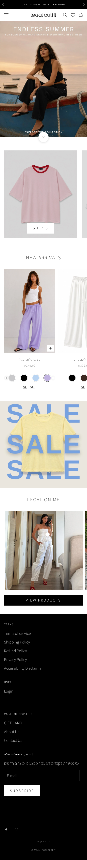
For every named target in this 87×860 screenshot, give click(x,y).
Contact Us (13, 740)
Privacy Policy (15, 659)
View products (43, 600)
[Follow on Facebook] (6, 830)
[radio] (12, 378)
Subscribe (22, 790)
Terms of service (17, 633)
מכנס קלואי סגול (29, 359)
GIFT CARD (13, 723)
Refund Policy (15, 650)
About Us (11, 731)
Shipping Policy (17, 642)
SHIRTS (40, 227)
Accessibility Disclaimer (23, 668)
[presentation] (6, 378)
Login (8, 691)
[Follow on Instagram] (17, 830)
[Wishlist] (73, 15)
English (41, 841)
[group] (43, 79)
